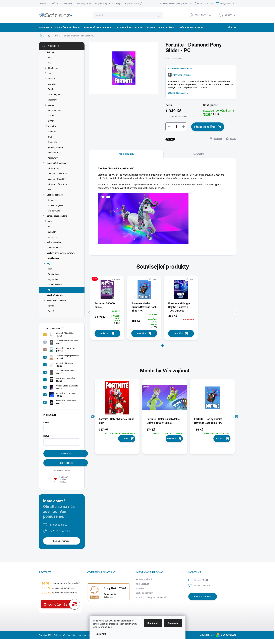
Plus (50, 137)
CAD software (54, 211)
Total (50, 89)
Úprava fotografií (55, 205)
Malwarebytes (54, 94)
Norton (51, 115)
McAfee (51, 105)
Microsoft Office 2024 (57, 174)
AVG (49, 63)
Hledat (160, 15)
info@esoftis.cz (58, 524)
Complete (52, 142)
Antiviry (50, 52)
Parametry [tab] (198, 154)
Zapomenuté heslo (61, 470)
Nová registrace (66, 463)
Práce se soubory (54, 242)
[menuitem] (46, 27)
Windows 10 (53, 152)
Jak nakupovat (66, 3)
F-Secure (51, 79)
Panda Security (54, 110)
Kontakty (81, 3)
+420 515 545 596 (60, 531)
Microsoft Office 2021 (57, 179)
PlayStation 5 (53, 279)
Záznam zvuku (54, 247)
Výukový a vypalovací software (61, 253)
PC (49, 290)
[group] (117, 416)
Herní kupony (53, 258)
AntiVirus (52, 84)
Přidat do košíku (204, 126)
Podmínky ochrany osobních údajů (126, 3)
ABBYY (51, 189)
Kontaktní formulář (61, 541)
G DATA (51, 121)
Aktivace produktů (47, 3)
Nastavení (101, 634)
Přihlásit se (65, 453)
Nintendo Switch (55, 285)
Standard (52, 131)
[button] (162, 345)
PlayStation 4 (53, 274)
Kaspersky (52, 100)
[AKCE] (107, 289)
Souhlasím (173, 623)
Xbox (50, 269)
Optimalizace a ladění (57, 216)
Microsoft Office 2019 (57, 184)
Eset (49, 73)
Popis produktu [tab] (126, 154)
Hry (48, 263)
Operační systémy (55, 147)
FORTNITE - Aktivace (181, 75)
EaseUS (51, 311)
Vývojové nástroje (55, 295)
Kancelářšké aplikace (56, 163)
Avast (50, 57)
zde (110, 627)
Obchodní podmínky (98, 3)
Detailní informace (176, 93)
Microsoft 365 (54, 168)
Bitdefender (53, 68)
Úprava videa (53, 200)
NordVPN (52, 126)
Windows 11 (53, 158)
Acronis (51, 306)
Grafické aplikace (55, 195)
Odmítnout (152, 623)
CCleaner (52, 232)
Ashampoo (52, 237)
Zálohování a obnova (56, 300)
